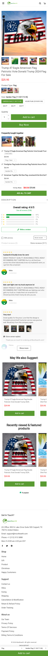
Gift (2, 560)
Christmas (5, 568)
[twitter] (7, 545)
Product (4, 564)
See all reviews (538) (24, 210)
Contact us (5, 584)
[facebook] (3, 545)
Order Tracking (7, 608)
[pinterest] (12, 545)
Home (3, 556)
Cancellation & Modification (12, 600)
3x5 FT (5, 106)
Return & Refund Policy (10, 604)
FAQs (3, 588)
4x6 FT (13, 106)
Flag (15, 85)
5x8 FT (21, 106)
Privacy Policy (7, 623)
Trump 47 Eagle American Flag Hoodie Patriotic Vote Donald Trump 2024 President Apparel (18, 400)
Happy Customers (8, 572)
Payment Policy (7, 631)
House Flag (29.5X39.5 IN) (34, 101)
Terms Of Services (9, 627)
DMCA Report (24, 645)
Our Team (5, 619)
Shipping (5, 596)
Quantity (4, 112)
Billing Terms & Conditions (12, 635)
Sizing (4, 592)
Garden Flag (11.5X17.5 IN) (17, 97)
